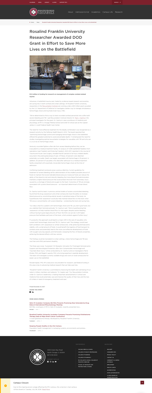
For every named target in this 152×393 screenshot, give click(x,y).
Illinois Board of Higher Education (112, 376)
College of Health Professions (87, 352)
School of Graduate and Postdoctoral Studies (85, 365)
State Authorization (113, 372)
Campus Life (108, 12)
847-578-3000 (52, 355)
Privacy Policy (111, 354)
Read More (46, 389)
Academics (95, 12)
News (39, 2)
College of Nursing (84, 354)
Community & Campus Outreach (113, 361)
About (70, 12)
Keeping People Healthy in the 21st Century (46, 326)
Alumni (54, 2)
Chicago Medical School (85, 349)
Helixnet (109, 349)
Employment (110, 364)
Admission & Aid (82, 12)
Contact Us (110, 357)
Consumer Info (111, 352)
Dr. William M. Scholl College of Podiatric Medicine (88, 361)
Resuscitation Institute (50, 106)
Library (47, 2)
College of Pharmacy (84, 357)
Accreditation (111, 370)
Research (119, 12)
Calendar (32, 2)
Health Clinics (111, 367)
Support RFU (63, 2)
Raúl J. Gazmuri (80, 118)
